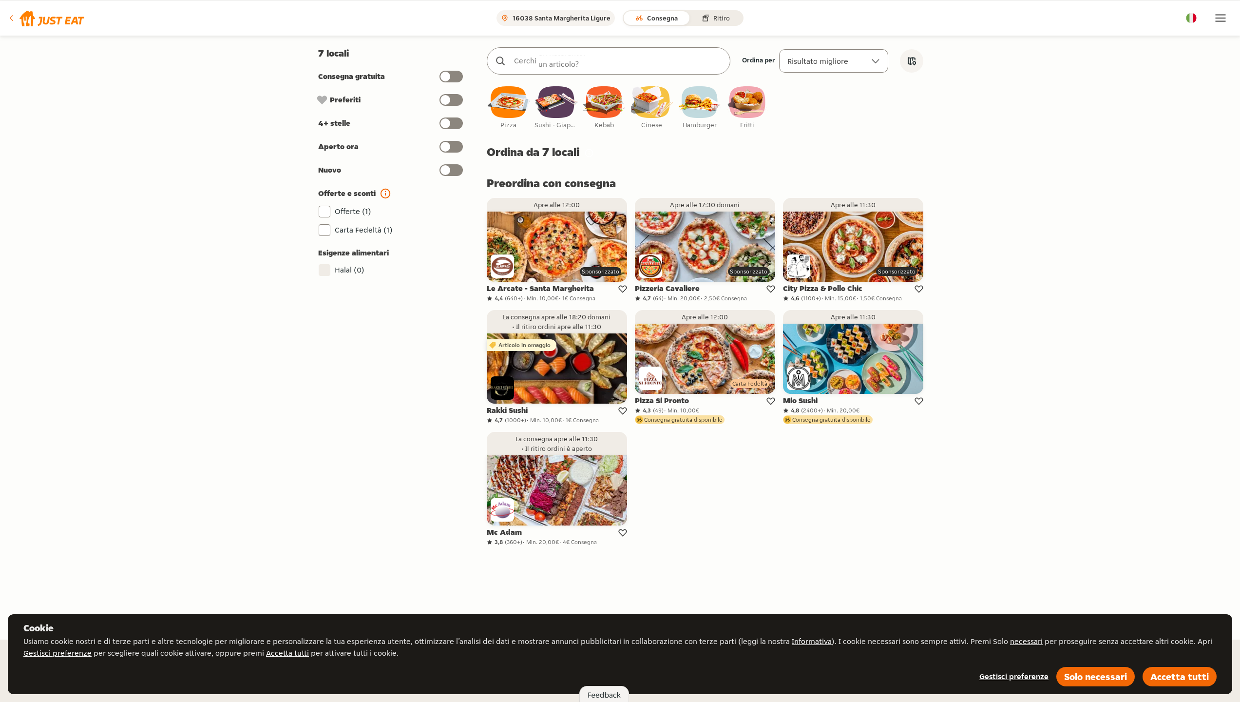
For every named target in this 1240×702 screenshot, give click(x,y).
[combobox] (618, 61)
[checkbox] (509, 108)
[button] (46, 18)
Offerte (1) (353, 211)
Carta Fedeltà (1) (364, 230)
